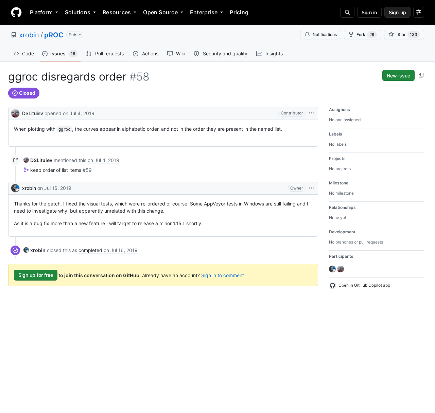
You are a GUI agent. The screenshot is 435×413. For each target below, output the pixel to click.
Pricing (239, 12)
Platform (41, 12)
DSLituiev (32, 113)
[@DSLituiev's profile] (15, 112)
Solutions (77, 12)
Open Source (160, 12)
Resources (117, 12)
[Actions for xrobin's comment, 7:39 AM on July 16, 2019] (311, 188)
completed (90, 250)
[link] (37, 160)
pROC (54, 35)
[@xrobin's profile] (15, 188)
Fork (365, 34)
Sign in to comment (222, 275)
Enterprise (204, 12)
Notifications (325, 34)
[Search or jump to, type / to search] (347, 12)
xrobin (29, 35)
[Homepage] (16, 12)
